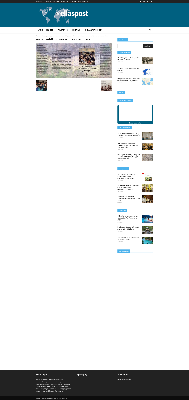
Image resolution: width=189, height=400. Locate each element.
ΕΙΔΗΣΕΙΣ (49, 30)
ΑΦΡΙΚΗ (72, 1)
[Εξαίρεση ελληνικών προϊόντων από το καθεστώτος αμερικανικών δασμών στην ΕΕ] (147, 188)
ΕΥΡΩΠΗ (55, 1)
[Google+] (140, 1)
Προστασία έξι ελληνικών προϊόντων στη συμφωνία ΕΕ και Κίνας (128, 198)
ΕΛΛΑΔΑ (48, 1)
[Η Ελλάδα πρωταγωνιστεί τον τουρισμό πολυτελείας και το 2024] (147, 219)
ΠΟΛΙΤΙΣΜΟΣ (62, 30)
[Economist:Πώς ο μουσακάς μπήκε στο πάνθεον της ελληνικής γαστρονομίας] (147, 177)
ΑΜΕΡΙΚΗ (63, 1)
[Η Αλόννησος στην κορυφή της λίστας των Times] (147, 240)
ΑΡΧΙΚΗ (40, 30)
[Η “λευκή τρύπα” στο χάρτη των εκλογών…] (147, 71)
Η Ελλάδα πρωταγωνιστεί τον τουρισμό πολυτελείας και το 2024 (127, 218)
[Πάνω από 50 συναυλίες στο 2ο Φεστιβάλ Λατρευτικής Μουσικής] (147, 136)
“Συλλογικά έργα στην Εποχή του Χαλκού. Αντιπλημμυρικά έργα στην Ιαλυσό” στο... (128, 156)
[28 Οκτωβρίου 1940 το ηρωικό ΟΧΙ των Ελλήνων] (147, 60)
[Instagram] (144, 1)
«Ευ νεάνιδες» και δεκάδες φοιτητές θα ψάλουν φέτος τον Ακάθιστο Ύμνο (127, 145)
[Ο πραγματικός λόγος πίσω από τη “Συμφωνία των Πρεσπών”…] (147, 81)
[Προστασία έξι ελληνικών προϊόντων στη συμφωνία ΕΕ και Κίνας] (147, 199)
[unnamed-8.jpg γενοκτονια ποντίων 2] (74, 78)
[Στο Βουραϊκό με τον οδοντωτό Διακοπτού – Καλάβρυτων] (147, 230)
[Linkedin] (147, 1)
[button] (150, 30)
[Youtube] (151, 1)
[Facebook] (136, 1)
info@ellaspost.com (124, 379)
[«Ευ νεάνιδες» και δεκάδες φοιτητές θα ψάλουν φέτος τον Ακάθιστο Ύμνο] (147, 146)
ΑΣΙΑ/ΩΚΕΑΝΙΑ (82, 1)
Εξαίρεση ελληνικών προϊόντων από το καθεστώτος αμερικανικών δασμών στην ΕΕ (128, 187)
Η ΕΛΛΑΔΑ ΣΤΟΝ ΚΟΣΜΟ (94, 30)
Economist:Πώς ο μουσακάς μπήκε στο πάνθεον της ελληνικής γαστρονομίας (127, 176)
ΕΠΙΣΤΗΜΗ (76, 30)
